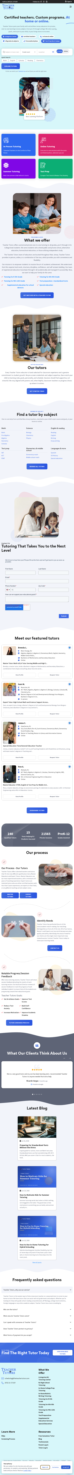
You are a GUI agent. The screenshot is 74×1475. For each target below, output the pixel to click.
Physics (28, 438)
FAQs (3, 1436)
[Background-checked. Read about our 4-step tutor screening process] (69, 647)
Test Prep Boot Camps (52, 41)
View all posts (37, 1262)
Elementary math (32, 454)
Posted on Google (38, 1084)
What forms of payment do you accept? (17, 1335)
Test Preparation (45, 1415)
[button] (32, 1094)
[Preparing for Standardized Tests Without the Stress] (37, 1127)
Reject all (45, 1467)
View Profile (19, 675)
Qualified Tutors (10, 838)
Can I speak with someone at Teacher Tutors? (19, 1322)
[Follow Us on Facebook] (41, 1)
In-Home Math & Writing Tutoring (45, 1394)
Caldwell (63, 1460)
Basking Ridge (17, 1460)
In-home (59, 51)
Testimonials (43, 1442)
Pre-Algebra (5, 435)
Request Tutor (54, 675)
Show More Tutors (37, 810)
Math (5, 60)
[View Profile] (9, 650)
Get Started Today (37, 391)
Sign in (69, 1)
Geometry (4, 441)
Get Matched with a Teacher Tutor (37, 295)
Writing (53, 438)
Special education (46, 285)
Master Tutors (10, 895)
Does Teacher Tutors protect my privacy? (18, 1329)
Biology (28, 432)
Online (66, 51)
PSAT (3, 458)
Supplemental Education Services (46, 1419)
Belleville (31, 1460)
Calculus (21, 60)
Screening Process (8, 1439)
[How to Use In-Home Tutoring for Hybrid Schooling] (37, 1226)
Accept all (66, 1467)
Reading (30, 60)
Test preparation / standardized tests (54, 281)
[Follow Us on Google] (46, 1)
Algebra (4, 438)
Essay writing (55, 441)
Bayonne (25, 1460)
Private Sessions (46, 838)
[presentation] (64, 1058)
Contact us (21, 71)
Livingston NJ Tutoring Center (45, 1378)
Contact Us (54, 948)
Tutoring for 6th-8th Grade (50, 277)
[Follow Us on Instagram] (43, 1)
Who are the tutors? (10, 1309)
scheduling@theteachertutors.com (17, 1378)
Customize (55, 1467)
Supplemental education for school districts (20, 286)
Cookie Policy (27, 1470)
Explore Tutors (10, 66)
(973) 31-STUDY (12, 2)
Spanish (53, 453)
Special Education (45, 1424)
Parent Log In (43, 1445)
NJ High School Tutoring (44, 1384)
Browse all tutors (37, 466)
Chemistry (39, 60)
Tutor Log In (43, 1448)
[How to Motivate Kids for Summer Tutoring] (37, 1177)
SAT (2, 453)
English (12, 60)
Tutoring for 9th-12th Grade (14, 281)
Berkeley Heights (47, 1460)
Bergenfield (38, 1460)
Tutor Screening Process (19, 1023)
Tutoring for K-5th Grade (13, 277)
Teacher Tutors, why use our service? (16, 1290)
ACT (2, 455)
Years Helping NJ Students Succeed (28, 837)
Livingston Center (10, 36)
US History (54, 455)
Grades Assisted (64, 838)
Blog (40, 1439)
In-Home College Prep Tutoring (47, 1389)
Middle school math (32, 457)
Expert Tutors (28, 895)
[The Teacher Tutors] (8, 6)
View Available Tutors (62, 1353)
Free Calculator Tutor (47, 1436)
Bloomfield (56, 1460)
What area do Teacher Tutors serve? (16, 1316)
